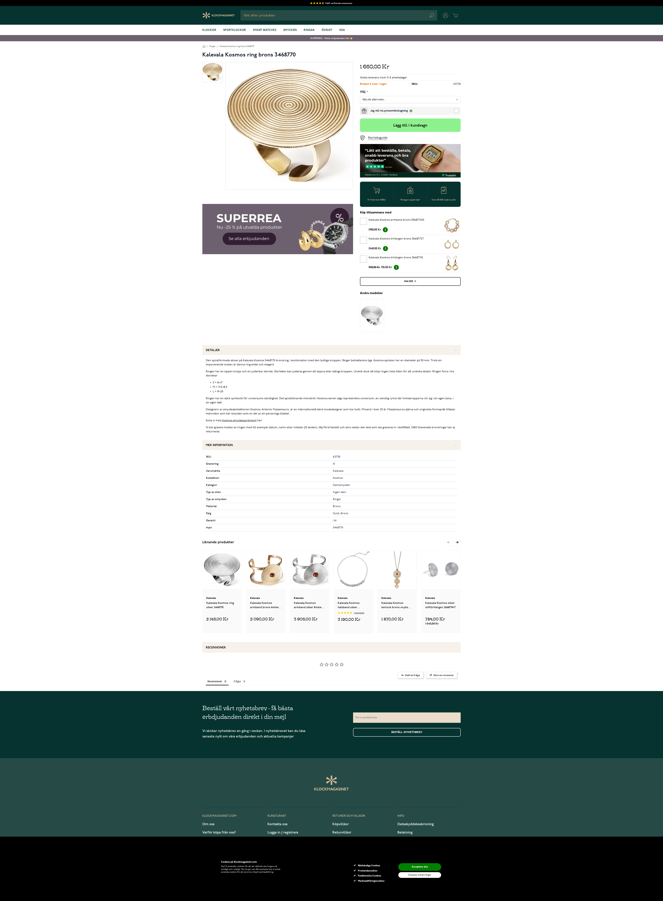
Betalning (404, 832)
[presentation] (361, 108)
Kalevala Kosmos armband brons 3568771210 (396, 220)
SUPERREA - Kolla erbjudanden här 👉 (331, 38)
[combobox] (339, 15)
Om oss (208, 824)
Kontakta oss (277, 824)
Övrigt (327, 30)
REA (342, 30)
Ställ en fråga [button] (412, 675)
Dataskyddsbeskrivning (415, 824)
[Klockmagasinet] (218, 15)
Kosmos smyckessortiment (239, 420)
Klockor (209, 30)
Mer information (219, 445)
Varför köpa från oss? (219, 832)
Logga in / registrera (282, 832)
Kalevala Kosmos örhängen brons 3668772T (396, 238)
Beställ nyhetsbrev (406, 732)
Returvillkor (341, 832)
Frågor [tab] (237, 681)
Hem (203, 46)
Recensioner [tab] (215, 681)
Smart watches (264, 30)
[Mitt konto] (445, 15)
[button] (457, 542)
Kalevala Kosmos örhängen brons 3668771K (396, 257)
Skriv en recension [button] (443, 675)
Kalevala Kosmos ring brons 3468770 (237, 46)
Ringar (309, 30)
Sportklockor (234, 30)
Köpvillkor (340, 824)
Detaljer (213, 350)
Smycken (290, 30)
